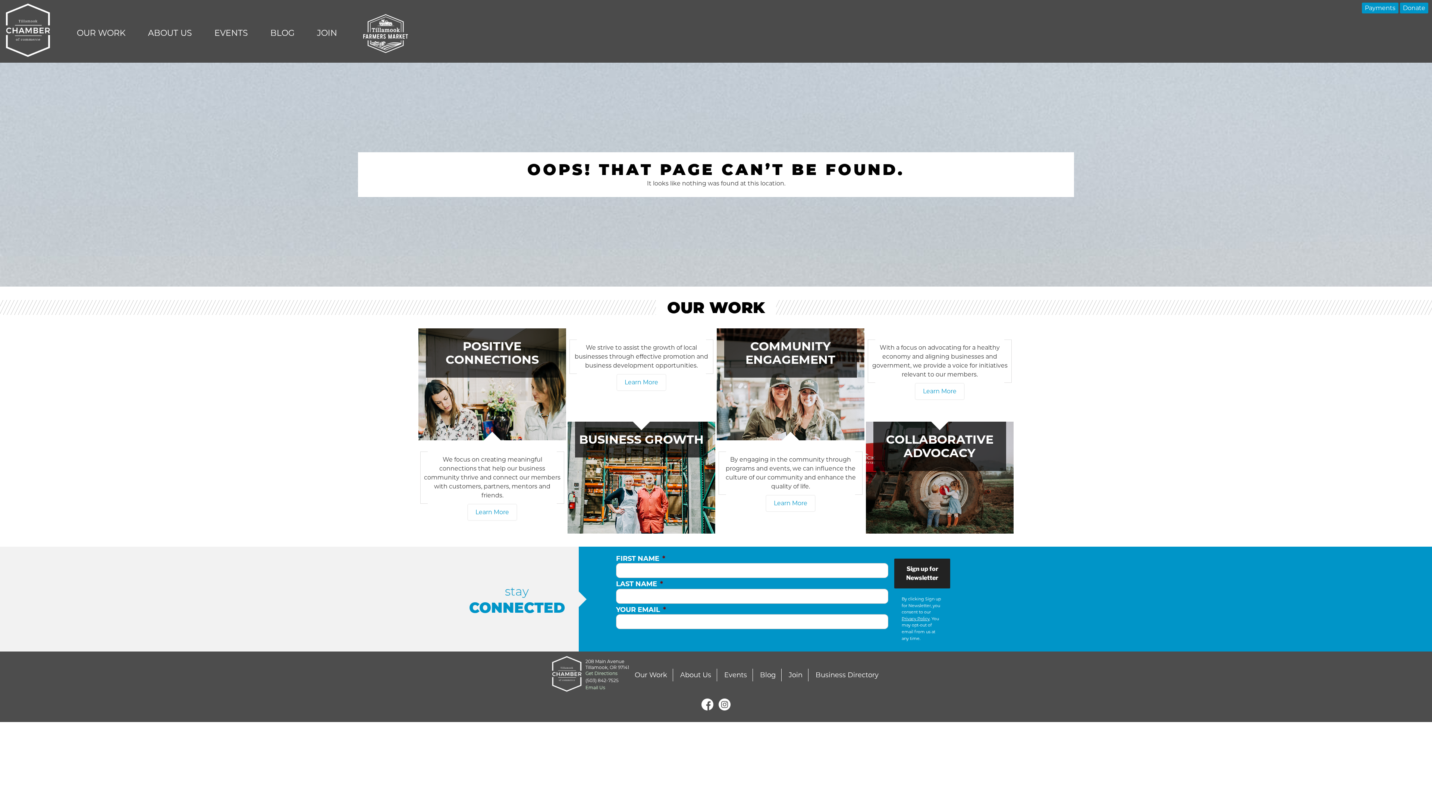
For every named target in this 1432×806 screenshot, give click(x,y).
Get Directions (601, 673)
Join (327, 33)
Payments (1380, 8)
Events (231, 33)
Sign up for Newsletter (922, 573)
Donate (1414, 8)
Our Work (101, 33)
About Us (170, 33)
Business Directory (847, 675)
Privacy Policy (916, 618)
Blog (282, 33)
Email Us (595, 687)
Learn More (492, 512)
